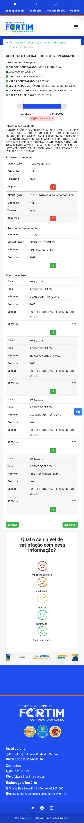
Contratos (15, 47)
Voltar (13, 524)
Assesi (28, 818)
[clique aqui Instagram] (51, 807)
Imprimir (71, 524)
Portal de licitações (55, 42)
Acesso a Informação (28, 42)
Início (9, 42)
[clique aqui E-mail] (32, 807)
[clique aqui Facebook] (42, 807)
